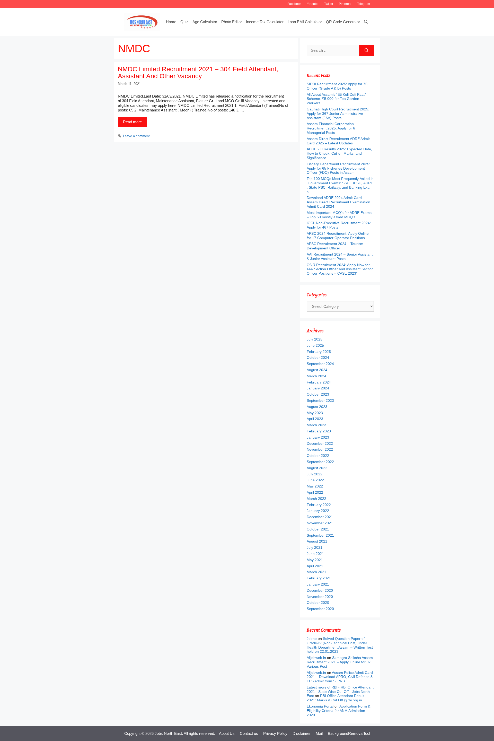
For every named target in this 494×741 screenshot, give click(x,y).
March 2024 (316, 376)
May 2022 (315, 486)
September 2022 (320, 462)
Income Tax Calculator (265, 22)
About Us (227, 733)
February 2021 (319, 578)
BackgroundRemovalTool (349, 733)
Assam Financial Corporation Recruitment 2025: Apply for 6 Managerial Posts (331, 128)
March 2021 (316, 572)
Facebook (294, 4)
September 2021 (320, 535)
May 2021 (315, 560)
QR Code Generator (343, 22)
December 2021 (320, 517)
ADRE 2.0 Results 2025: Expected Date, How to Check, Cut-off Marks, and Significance (339, 153)
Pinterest (345, 4)
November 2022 (320, 449)
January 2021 (318, 584)
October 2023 (318, 394)
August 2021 (317, 541)
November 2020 (320, 597)
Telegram (363, 4)
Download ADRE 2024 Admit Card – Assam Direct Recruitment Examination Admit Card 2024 (338, 202)
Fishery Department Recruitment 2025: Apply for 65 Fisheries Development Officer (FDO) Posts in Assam (338, 168)
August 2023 (317, 407)
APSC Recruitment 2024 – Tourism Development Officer (335, 246)
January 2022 (318, 511)
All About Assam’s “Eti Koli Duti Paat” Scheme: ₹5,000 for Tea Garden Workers (336, 98)
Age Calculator (204, 22)
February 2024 (319, 382)
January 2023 (318, 437)
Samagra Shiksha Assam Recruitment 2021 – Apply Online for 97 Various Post (340, 662)
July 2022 (314, 474)
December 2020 (320, 590)
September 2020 (320, 609)
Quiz (184, 22)
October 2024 (318, 357)
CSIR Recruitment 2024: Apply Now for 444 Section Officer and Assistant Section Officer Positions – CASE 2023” (340, 269)
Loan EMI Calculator (305, 22)
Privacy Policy (275, 733)
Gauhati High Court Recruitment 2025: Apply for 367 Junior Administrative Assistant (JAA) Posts (338, 113)
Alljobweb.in (316, 658)
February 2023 (319, 431)
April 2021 (315, 566)
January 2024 (318, 388)
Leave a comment (136, 136)
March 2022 (316, 498)
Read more (132, 122)
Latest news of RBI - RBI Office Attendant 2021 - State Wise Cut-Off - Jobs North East (340, 691)
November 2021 (320, 523)
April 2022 (315, 492)
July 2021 (314, 547)
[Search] (366, 50)
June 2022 (315, 480)
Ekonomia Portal (320, 706)
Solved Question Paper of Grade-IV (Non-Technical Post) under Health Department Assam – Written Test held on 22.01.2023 (340, 645)
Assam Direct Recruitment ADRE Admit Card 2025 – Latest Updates (338, 141)
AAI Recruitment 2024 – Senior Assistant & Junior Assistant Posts (340, 256)
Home (171, 22)
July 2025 (314, 339)
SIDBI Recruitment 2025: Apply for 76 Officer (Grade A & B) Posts (337, 86)
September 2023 (320, 400)
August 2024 (317, 370)
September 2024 (320, 364)
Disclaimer (302, 733)
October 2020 (318, 602)
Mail (319, 733)
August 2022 (317, 468)
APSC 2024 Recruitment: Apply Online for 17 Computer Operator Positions (338, 235)
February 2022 (319, 505)
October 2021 (318, 529)
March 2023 (316, 425)
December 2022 (320, 443)
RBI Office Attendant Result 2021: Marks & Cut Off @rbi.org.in (335, 698)
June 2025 (315, 345)
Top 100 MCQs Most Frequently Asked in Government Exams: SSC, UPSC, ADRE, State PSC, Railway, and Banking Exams (340, 185)
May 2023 (315, 413)
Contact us (249, 733)
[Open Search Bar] (366, 22)
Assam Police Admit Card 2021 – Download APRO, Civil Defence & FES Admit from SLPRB (340, 676)
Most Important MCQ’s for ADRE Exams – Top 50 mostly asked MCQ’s (339, 215)
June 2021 (315, 554)
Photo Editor (231, 22)
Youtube (313, 4)
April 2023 (315, 419)
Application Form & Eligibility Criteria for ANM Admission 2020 (338, 710)
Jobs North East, (169, 733)
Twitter (328, 4)
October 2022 (318, 456)
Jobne (312, 639)
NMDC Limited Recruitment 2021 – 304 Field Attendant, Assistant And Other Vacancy (198, 72)
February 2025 (319, 352)
